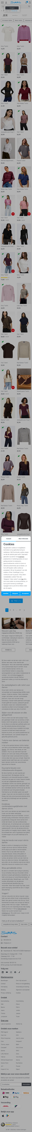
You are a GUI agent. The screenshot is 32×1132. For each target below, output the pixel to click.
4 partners (21, 557)
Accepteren (25, 593)
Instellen (5, 593)
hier (22, 579)
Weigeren (15, 593)
